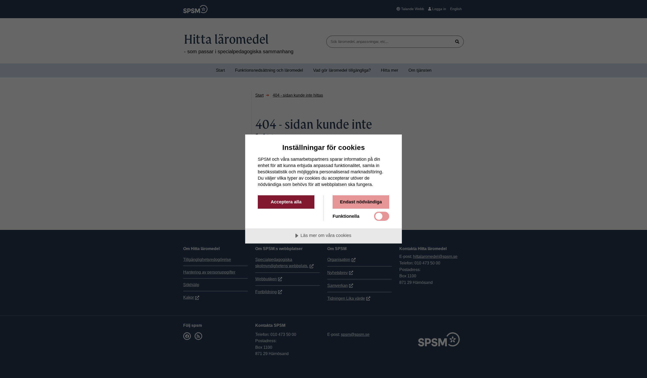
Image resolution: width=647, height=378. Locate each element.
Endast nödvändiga (361, 201)
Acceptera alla (286, 201)
